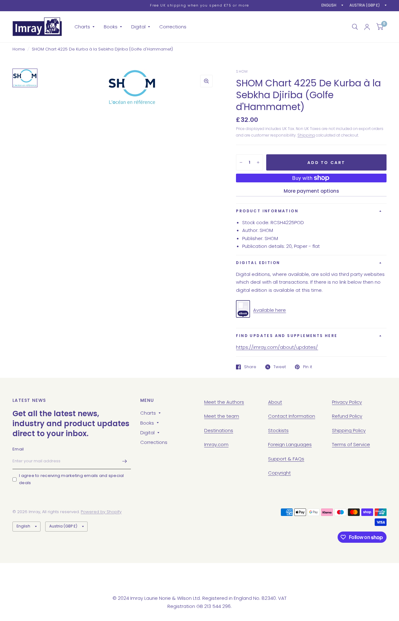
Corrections (172, 26)
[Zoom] (206, 81)
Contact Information (291, 416)
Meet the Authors (224, 402)
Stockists (278, 430)
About (275, 402)
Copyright (279, 472)
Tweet (279, 366)
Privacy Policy (347, 402)
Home (18, 49)
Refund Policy (347, 416)
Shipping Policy (349, 430)
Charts (82, 26)
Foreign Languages (290, 444)
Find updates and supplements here (286, 335)
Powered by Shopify (101, 512)
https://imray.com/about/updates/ (277, 347)
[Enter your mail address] (124, 461)
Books (111, 26)
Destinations (218, 430)
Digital (138, 26)
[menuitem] (84, 27)
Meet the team (221, 416)
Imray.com (216, 444)
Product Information (267, 211)
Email (18, 449)
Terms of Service (351, 444)
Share (250, 366)
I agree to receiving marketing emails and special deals (71, 479)
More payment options (311, 191)
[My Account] (367, 26)
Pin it (307, 366)
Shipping (306, 135)
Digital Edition (258, 262)
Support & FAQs (286, 458)
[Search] (355, 26)
